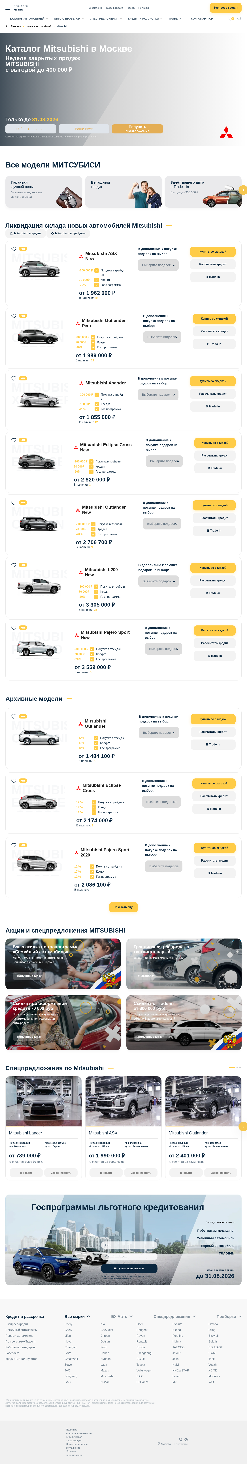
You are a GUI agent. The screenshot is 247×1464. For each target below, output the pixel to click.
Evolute (177, 1324)
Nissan (105, 1382)
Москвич (214, 1376)
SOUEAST (215, 1347)
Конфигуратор (202, 18)
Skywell (213, 1335)
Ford (104, 1347)
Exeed (177, 1329)
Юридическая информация (74, 1438)
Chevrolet (107, 1329)
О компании (96, 7)
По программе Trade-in (20, 1341)
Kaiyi (176, 1364)
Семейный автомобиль (215, 1238)
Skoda (141, 1347)
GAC (68, 1382)
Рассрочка (12, 1353)
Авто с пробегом (67, 18)
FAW (68, 1353)
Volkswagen (144, 1370)
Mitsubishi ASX (103, 1132)
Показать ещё (123, 907)
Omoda (213, 1324)
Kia (103, 1324)
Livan (176, 1376)
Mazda (105, 1370)
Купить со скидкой (212, 251)
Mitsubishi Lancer (25, 1132)
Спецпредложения (104, 18)
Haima (177, 1341)
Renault (142, 1341)
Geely (68, 1329)
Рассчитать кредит (213, 264)
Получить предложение (137, 129)
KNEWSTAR (181, 1370)
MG (175, 1382)
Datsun (105, 1341)
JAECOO (178, 1347)
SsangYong (144, 1353)
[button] (232, 1067)
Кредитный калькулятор (21, 1358)
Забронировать (61, 1172)
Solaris (213, 1341)
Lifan (68, 1335)
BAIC (140, 1376)
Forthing (178, 1335)
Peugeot (142, 1329)
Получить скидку (29, 975)
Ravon (141, 1335)
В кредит (26, 1172)
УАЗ (211, 1382)
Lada (104, 1364)
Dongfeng (71, 1376)
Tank (211, 1358)
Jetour (176, 1353)
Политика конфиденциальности (79, 1431)
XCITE (212, 1370)
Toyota (141, 1364)
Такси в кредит (114, 7)
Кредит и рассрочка (143, 18)
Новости (130, 7)
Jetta (176, 1358)
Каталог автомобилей (27, 18)
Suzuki (141, 1358)
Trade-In (175, 18)
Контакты (143, 7)
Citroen (105, 1335)
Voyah (212, 1364)
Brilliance (143, 1382)
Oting (211, 1329)
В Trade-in (213, 276)
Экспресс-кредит (226, 7)
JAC (67, 1370)
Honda (105, 1353)
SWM (212, 1353)
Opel (140, 1324)
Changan (70, 1347)
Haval (68, 1341)
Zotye (68, 1364)
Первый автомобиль (217, 1246)
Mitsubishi (107, 1376)
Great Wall (71, 1358)
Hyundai (106, 1358)
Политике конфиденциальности (80, 136)
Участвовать (147, 975)
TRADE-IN (226, 1253)
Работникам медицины (215, 1230)
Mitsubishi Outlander (188, 1132)
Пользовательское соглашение (77, 1446)
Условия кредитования (74, 1453)
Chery (68, 1324)
